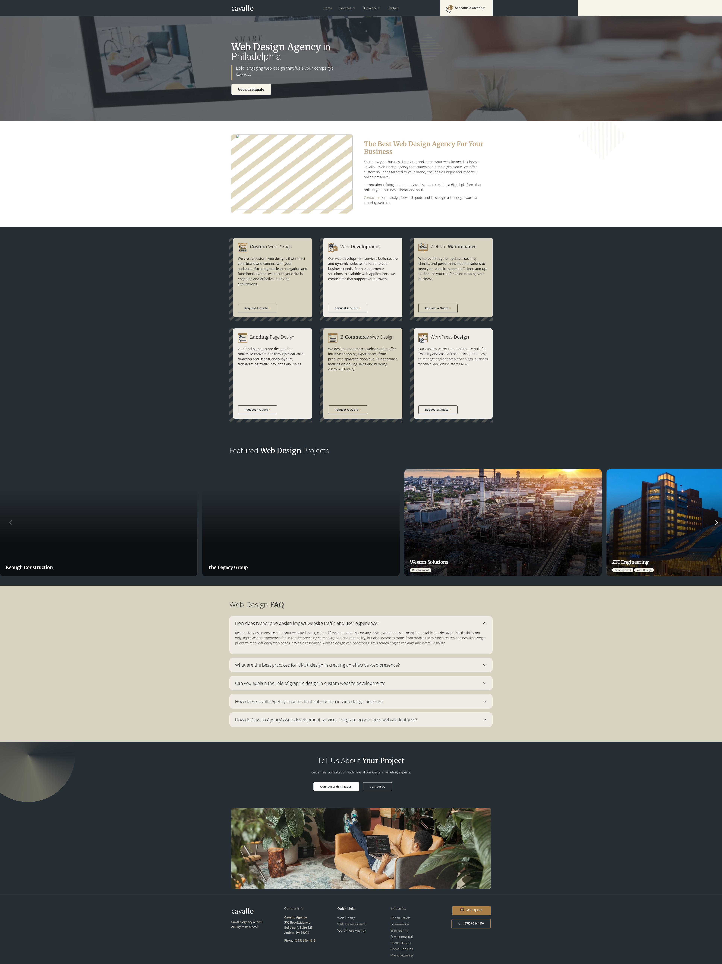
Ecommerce (399, 924)
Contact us (372, 197)
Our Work (369, 8)
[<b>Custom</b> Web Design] (242, 247)
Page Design (272, 337)
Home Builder (401, 942)
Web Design (271, 246)
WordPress (450, 337)
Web (360, 246)
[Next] (713, 523)
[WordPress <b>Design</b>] (423, 338)
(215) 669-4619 (305, 940)
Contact (393, 8)
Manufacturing (401, 955)
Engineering (399, 930)
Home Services (401, 949)
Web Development (351, 924)
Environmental (401, 936)
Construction (400, 918)
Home (327, 8)
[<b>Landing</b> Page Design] (242, 338)
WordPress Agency (351, 930)
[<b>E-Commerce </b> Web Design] (332, 338)
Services (345, 8)
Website (453, 246)
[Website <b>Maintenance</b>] (423, 247)
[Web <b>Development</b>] (332, 247)
